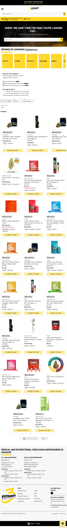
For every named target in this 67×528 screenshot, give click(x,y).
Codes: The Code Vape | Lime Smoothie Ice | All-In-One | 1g (55, 264)
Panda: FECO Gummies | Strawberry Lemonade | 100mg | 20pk (31, 381)
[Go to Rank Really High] (33, 523)
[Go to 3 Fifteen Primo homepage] (33, 9)
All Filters (7, 101)
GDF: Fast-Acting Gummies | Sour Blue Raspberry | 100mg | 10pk (56, 223)
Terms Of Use (63, 513)
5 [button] (36, 438)
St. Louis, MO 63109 (6, 466)
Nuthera (4, 219)
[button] (2, 9)
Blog (35, 493)
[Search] (64, 14)
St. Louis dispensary (9, 457)
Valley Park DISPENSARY (33, 457)
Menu (25, 99)
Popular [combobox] (15, 101)
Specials (20, 493)
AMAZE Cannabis (6, 175)
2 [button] (27, 438)
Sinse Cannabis (28, 335)
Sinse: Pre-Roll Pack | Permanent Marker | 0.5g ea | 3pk (33, 339)
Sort (14, 99)
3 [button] (30, 438)
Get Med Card (38, 501)
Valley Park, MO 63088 (30, 466)
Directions (37, 498)
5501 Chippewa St (6, 464)
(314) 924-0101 (28, 460)
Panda (48, 335)
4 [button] (33, 438)
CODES (26, 219)
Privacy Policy (55, 513)
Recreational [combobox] (27, 101)
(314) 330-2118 (5, 460)
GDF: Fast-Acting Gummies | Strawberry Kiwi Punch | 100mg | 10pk (33, 182)
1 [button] (24, 438)
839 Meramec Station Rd (31, 464)
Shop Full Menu (22, 491)
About (36, 490)
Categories (21, 501)
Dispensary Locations (24, 498)
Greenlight (5, 134)
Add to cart (13, 150)
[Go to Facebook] (52, 493)
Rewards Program (23, 496)
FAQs (35, 496)
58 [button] (43, 438)
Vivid (48, 375)
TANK (48, 178)
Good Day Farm (28, 178)
